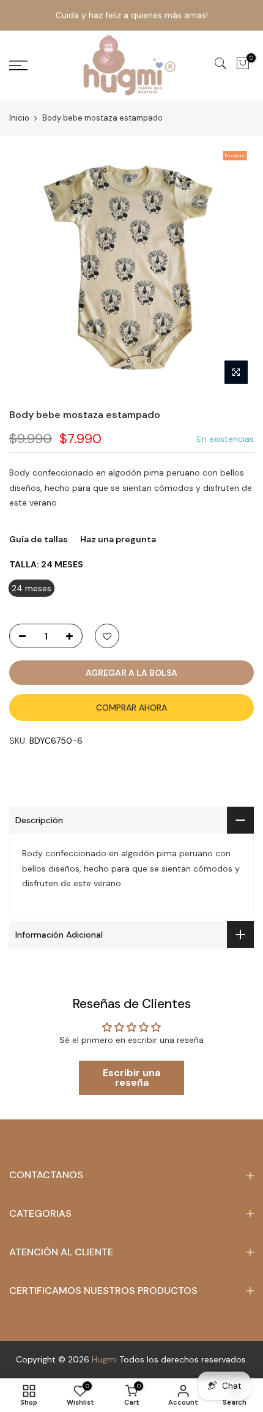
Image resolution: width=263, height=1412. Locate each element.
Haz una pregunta (118, 539)
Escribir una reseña (131, 1077)
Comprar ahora (131, 707)
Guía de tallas (38, 539)
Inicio (19, 118)
